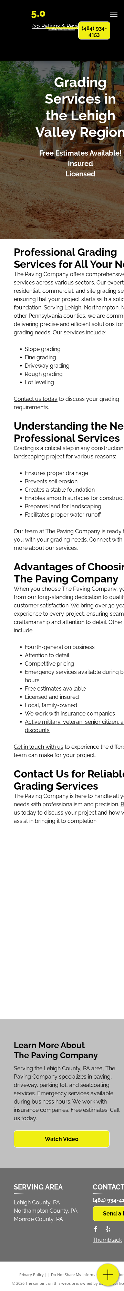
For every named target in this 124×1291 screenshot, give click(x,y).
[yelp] (107, 1229)
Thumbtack (107, 1240)
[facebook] (95, 1229)
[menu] (114, 14)
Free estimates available (55, 688)
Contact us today (36, 399)
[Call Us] (108, 1278)
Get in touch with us (38, 747)
